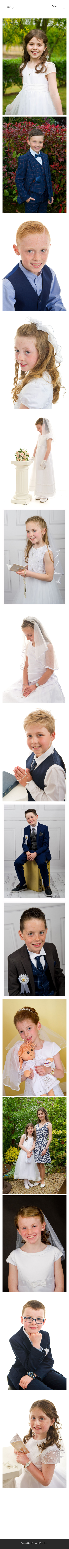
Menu (56, 6)
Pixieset (39, 1542)
